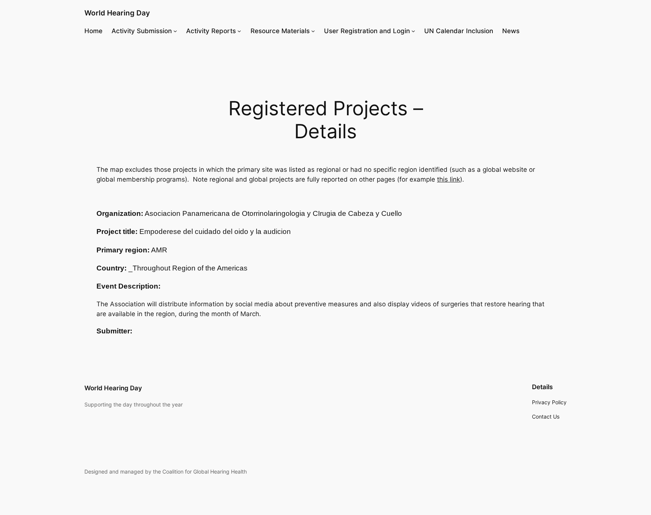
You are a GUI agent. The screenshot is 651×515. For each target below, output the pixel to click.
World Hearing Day (117, 12)
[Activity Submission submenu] (175, 31)
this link (448, 179)
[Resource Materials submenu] (313, 31)
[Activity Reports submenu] (239, 31)
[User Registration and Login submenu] (413, 31)
